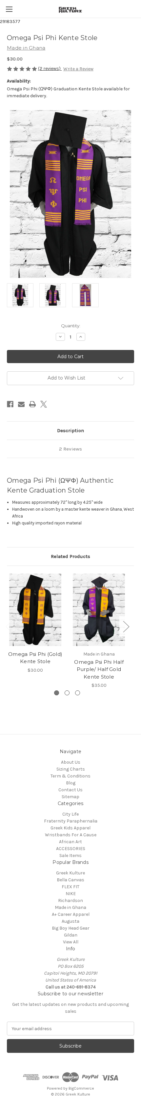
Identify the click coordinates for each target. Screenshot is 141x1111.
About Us (70, 762)
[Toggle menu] (9, 9)
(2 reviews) (50, 68)
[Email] (21, 404)
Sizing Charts (70, 769)
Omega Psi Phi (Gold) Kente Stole (35, 658)
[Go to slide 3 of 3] (77, 692)
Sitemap (70, 796)
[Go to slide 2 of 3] (67, 692)
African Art (70, 842)
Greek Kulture (70, 873)
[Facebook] (10, 404)
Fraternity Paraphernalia (70, 821)
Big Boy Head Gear (71, 928)
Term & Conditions (70, 776)
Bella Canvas (70, 880)
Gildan (70, 935)
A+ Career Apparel (71, 914)
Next (125, 626)
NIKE (71, 893)
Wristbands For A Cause (70, 835)
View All (70, 942)
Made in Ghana (70, 907)
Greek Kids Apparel (70, 828)
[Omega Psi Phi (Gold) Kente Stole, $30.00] (35, 610)
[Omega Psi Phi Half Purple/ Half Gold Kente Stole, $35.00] (98, 610)
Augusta (70, 921)
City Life (70, 814)
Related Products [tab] (70, 556)
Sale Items (70, 855)
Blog (70, 783)
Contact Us (70, 790)
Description (70, 430)
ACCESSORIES (70, 848)
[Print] (32, 404)
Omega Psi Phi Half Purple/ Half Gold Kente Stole (99, 669)
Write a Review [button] (78, 69)
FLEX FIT (70, 887)
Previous (8, 626)
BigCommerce (81, 1088)
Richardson (70, 900)
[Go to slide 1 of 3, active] (56, 692)
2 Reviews (70, 449)
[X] (43, 404)
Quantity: (70, 325)
